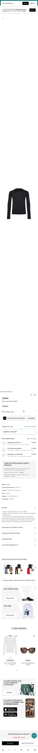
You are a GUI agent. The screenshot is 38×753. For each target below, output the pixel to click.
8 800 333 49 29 (19, 737)
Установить (31, 418)
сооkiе (24, 11)
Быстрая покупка (28, 743)
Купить (7, 580)
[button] (18, 670)
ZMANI (8, 484)
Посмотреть (10, 598)
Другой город (31, 438)
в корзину (10, 743)
